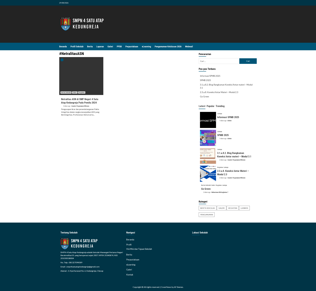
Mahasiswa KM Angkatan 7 (219, 192)
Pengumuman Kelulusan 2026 (168, 46)
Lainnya (219, 113)
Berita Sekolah (66, 92)
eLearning (146, 46)
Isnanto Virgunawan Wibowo (80, 106)
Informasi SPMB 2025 (210, 76)
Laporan (100, 46)
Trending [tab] (220, 106)
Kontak (129, 274)
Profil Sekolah (76, 46)
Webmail (189, 46)
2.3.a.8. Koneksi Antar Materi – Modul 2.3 (219, 92)
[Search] (255, 46)
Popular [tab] (210, 106)
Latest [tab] (202, 106)
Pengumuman (206, 215)
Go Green (204, 96)
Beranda (63, 46)
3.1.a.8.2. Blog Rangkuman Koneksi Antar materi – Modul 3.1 (226, 86)
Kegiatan (82, 92)
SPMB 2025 (205, 80)
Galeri (110, 46)
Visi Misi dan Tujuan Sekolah (139, 249)
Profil (128, 244)
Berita (90, 46)
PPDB (119, 46)
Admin (229, 121)
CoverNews (166, 287)
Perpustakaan (131, 46)
